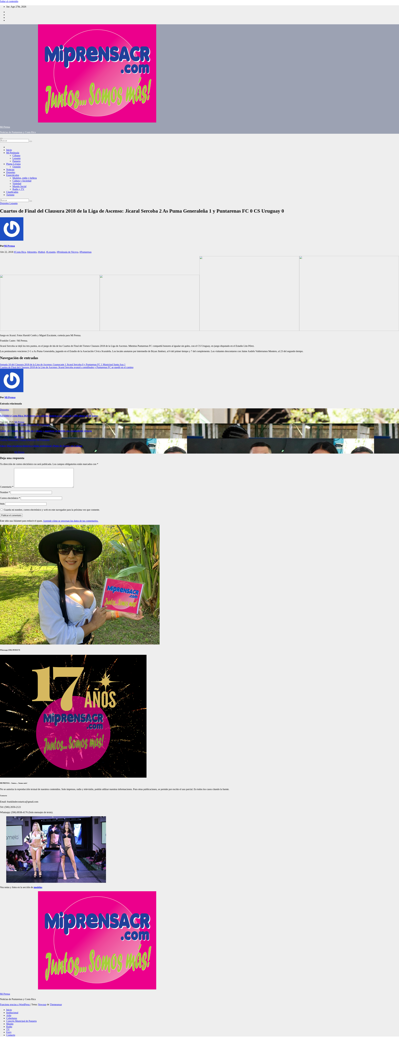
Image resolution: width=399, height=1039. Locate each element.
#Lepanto (50, 252)
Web (2, 504)
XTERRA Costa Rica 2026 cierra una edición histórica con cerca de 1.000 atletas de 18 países (49, 415)
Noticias (10, 169)
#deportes (32, 252)
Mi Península (12, 152)
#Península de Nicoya (67, 252)
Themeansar (56, 1004)
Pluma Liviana (13, 164)
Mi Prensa (5, 127)
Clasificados (12, 192)
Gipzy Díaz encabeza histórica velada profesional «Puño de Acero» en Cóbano (41, 446)
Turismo (10, 194)
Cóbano (16, 155)
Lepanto (16, 158)
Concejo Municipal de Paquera (21, 1021)
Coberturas (11, 1018)
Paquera (16, 161)
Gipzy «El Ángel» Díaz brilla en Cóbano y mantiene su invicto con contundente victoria (46, 431)
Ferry (9, 1032)
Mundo (9, 1023)
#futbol (41, 252)
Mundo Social (19, 186)
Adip (8, 1015)
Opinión (16, 166)
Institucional (12, 1012)
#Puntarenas (85, 252)
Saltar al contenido (9, 1)
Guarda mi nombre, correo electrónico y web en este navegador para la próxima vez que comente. (52, 509)
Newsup (42, 1004)
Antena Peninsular (9, 424)
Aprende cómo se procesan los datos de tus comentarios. (70, 521)
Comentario (6, 487)
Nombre (5, 492)
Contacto (10, 1035)
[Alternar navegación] (1, 138)
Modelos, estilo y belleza (24, 178)
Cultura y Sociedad (21, 180)
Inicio (9, 150)
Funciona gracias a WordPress (15, 1004)
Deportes (10, 172)
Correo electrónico (10, 498)
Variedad (16, 183)
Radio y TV (18, 189)
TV (8, 1029)
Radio (9, 1026)
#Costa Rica (20, 252)
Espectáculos (12, 175)
